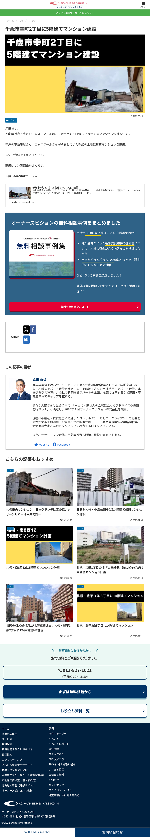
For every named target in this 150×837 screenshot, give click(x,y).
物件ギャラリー (58, 733)
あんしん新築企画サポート (17, 765)
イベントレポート (59, 744)
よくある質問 (56, 769)
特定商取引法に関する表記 (64, 795)
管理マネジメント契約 (14, 770)
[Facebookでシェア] (33, 329)
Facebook (63, 444)
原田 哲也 (39, 379)
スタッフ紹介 (56, 754)
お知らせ (54, 780)
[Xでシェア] (26, 329)
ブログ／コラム (58, 759)
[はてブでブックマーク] (26, 339)
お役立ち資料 (56, 774)
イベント (54, 738)
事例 (51, 728)
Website (43, 444)
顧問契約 (7, 754)
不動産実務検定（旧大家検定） (20, 780)
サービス (7, 739)
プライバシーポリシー (61, 790)
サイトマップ (56, 785)
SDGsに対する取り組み (62, 764)
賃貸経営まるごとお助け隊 (17, 749)
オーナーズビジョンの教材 (17, 790)
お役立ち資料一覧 (75, 710)
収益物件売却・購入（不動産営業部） (23, 775)
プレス (12, 120)
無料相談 (7, 744)
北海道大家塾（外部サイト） (18, 785)
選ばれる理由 (9, 734)
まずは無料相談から (75, 691)
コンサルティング (12, 759)
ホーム (6, 729)
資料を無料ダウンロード (75, 306)
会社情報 (54, 749)
